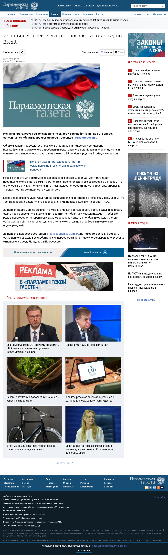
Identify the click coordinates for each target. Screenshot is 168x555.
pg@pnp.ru (35, 526)
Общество (42, 14)
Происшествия (70, 14)
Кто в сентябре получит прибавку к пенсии (59, 23)
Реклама (108, 483)
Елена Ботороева (17, 61)
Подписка (89, 5)
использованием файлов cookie (109, 545)
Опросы (67, 479)
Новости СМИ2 (64, 463)
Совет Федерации (156, 14)
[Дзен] (118, 52)
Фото (83, 479)
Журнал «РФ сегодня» (107, 5)
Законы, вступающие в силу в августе (144, 97)
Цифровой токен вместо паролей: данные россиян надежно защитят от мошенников (143, 260)
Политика (10, 14)
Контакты (109, 479)
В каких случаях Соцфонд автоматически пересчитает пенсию (70, 27)
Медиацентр (52, 486)
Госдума (137, 14)
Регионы (84, 483)
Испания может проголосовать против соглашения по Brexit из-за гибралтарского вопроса (58, 165)
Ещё (98, 14)
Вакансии (109, 486)
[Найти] (162, 6)
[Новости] (106, 52)
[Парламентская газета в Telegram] (154, 487)
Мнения (67, 483)
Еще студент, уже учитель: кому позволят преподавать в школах (146, 288)
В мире (55, 14)
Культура (88, 14)
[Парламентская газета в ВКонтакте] (150, 487)
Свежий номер (64, 5)
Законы (78, 5)
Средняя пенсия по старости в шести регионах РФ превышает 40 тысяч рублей (79, 20)
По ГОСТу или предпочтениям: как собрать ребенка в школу (145, 275)
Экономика (26, 14)
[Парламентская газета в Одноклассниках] (158, 487)
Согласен (84, 550)
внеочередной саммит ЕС (62, 233)
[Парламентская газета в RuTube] (162, 487)
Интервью (68, 486)
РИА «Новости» (85, 137)
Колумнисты (86, 486)
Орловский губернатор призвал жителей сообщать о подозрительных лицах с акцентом (145, 125)
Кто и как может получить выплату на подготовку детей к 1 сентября (145, 85)
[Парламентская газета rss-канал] (147, 487)
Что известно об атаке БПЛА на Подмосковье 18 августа (143, 142)
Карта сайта (159, 497)
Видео (49, 479)
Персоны (50, 483)
